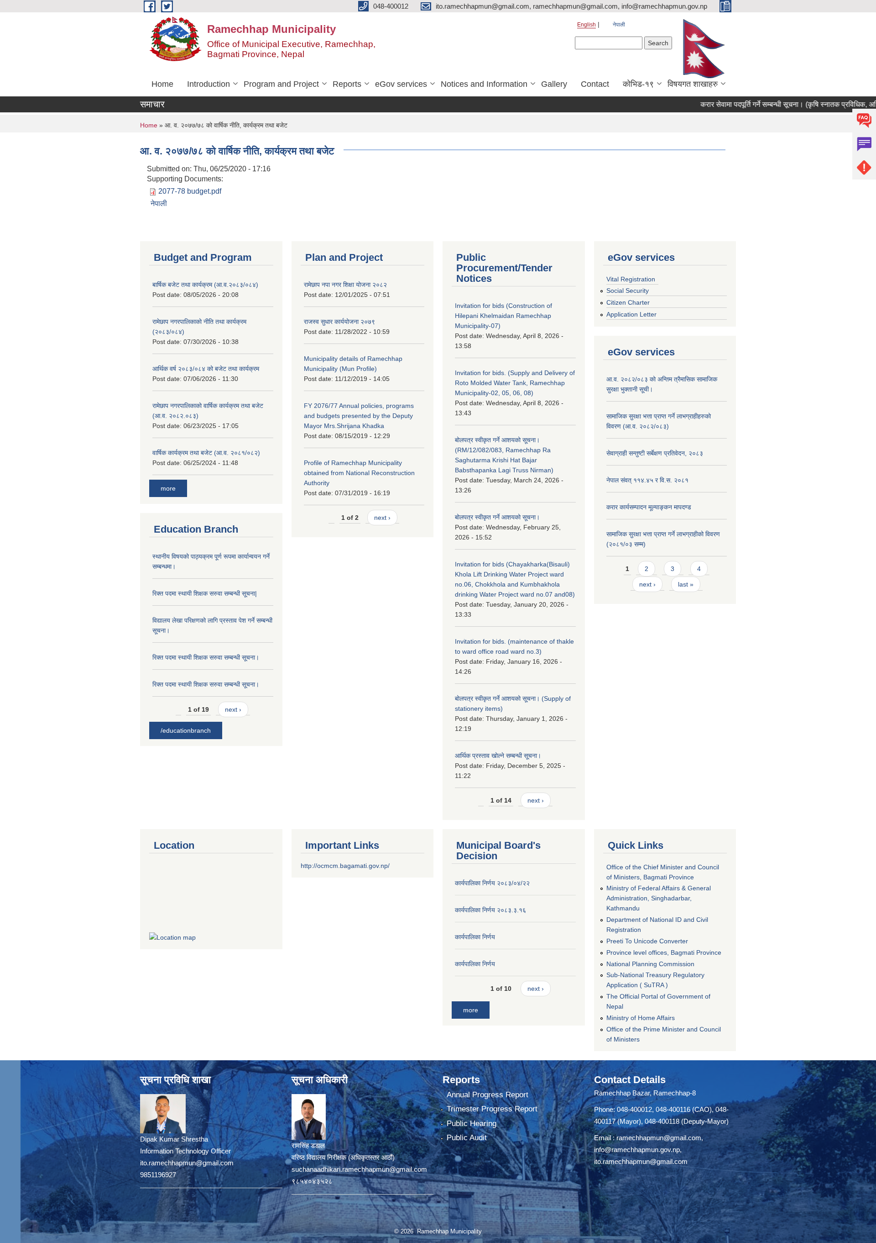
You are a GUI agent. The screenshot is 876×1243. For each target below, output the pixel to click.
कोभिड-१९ (638, 84)
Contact (595, 84)
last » (686, 584)
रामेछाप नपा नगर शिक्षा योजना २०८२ (345, 284)
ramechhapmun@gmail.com (658, 1138)
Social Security (627, 290)
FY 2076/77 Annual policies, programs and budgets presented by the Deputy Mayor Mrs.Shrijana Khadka (359, 415)
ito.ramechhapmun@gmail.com (641, 1161)
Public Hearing (471, 1123)
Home (162, 84)
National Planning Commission (650, 964)
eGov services (401, 84)
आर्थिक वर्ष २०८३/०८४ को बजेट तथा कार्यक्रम (205, 368)
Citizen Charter (628, 302)
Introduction (208, 84)
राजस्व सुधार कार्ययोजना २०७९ (339, 321)
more (168, 488)
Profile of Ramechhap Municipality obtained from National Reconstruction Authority (359, 473)
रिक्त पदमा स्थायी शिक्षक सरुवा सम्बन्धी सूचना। (205, 657)
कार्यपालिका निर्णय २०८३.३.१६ (490, 910)
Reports (347, 84)
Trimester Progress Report (492, 1109)
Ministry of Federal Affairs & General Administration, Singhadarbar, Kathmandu (658, 898)
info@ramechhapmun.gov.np (637, 1149)
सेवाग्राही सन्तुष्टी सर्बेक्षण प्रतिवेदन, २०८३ (654, 453)
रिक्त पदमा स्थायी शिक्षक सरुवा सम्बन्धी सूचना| (204, 593)
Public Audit (467, 1137)
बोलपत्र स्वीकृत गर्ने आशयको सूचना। (497, 517)
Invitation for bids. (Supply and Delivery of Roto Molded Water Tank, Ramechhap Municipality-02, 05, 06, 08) (515, 383)
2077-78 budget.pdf (189, 191)
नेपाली (619, 24)
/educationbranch (186, 730)
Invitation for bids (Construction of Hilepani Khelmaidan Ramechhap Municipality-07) (503, 315)
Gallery (554, 84)
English (586, 24)
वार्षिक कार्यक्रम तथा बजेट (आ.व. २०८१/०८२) (206, 452)
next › (233, 709)
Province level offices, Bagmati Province (663, 952)
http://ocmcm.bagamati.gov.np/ (345, 865)
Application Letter (631, 314)
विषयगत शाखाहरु (692, 84)
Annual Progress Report (487, 1094)
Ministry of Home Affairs (640, 1017)
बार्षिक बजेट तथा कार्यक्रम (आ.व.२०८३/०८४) (205, 284)
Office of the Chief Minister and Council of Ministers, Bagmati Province (662, 872)
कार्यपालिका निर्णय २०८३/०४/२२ (492, 883)
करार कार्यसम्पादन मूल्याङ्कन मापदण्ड (648, 507)
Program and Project (281, 84)
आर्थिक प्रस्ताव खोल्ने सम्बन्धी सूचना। (498, 755)
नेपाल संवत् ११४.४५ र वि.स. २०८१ (647, 480)
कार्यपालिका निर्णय (475, 937)
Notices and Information (484, 84)
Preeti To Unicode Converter (647, 941)
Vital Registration (630, 279)
